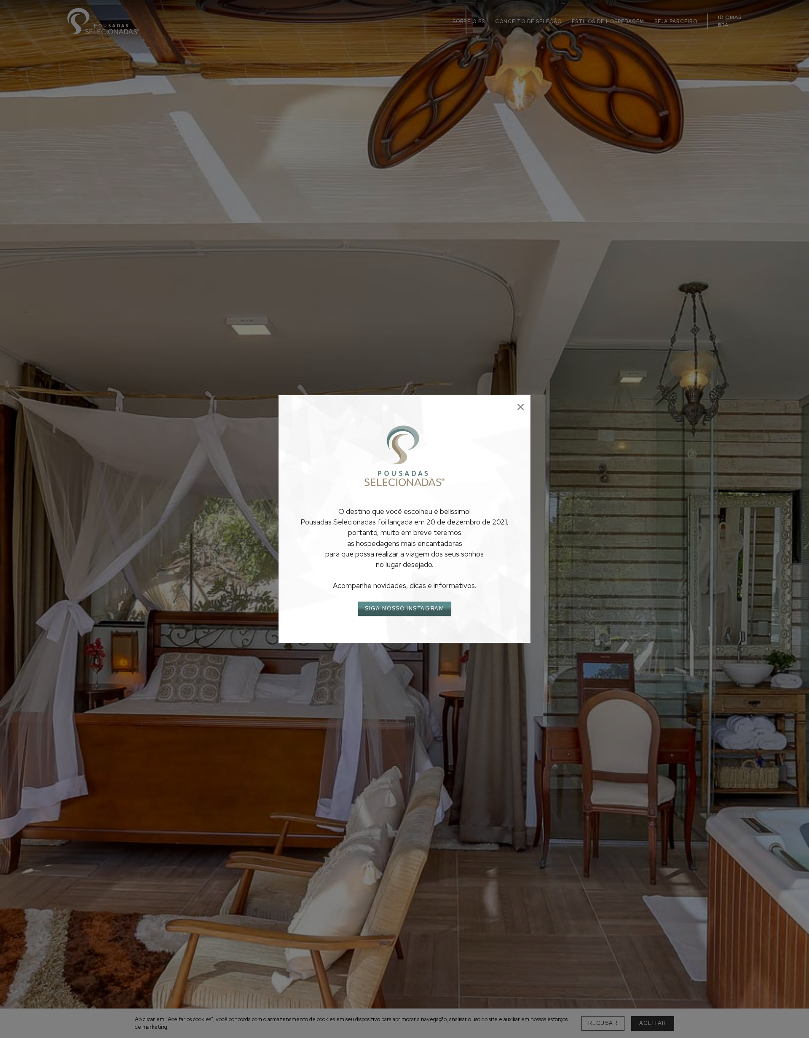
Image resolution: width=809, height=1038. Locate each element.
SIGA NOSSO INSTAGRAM (405, 608)
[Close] (520, 407)
